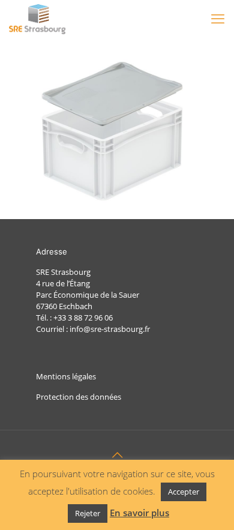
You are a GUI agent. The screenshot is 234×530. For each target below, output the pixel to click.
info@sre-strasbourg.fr (110, 329)
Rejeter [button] (87, 513)
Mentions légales (66, 376)
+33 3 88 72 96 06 (83, 317)
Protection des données (78, 396)
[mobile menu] (218, 18)
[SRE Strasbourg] (37, 18)
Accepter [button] (183, 491)
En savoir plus (139, 513)
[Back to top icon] (117, 455)
